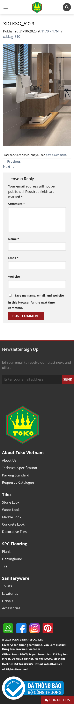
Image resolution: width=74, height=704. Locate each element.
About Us (9, 460)
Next (8, 166)
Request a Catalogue (18, 482)
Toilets (7, 586)
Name (13, 239)
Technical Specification (19, 468)
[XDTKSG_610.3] (37, 95)
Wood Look (11, 509)
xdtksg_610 (11, 36)
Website (14, 276)
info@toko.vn (53, 664)
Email (13, 258)
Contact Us (59, 700)
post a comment (56, 155)
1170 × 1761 (50, 31)
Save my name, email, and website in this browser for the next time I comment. (36, 301)
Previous (12, 161)
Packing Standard (15, 475)
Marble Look (11, 517)
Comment (16, 204)
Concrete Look (13, 524)
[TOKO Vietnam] (37, 7)
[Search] (66, 7)
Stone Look (10, 502)
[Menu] (5, 7)
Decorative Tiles (14, 531)
